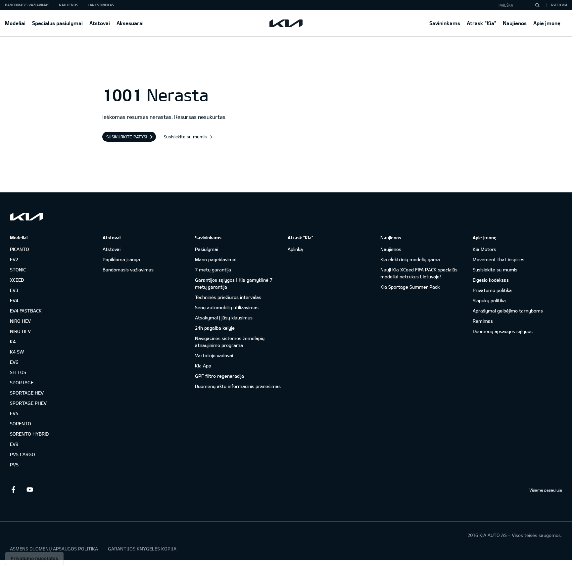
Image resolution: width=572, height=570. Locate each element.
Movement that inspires (498, 259)
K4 (13, 341)
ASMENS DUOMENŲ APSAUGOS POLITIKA (54, 548)
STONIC (18, 269)
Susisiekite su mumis (185, 136)
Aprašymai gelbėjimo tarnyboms (508, 310)
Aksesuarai (130, 23)
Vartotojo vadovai (214, 355)
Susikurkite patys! (126, 136)
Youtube (29, 489)
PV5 (14, 464)
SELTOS (18, 372)
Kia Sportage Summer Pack (410, 287)
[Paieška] (537, 5)
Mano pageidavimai (215, 259)
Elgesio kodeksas (491, 280)
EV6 (14, 362)
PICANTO (19, 249)
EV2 (14, 259)
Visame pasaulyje (545, 490)
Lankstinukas (101, 5)
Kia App (203, 365)
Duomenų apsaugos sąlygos (503, 331)
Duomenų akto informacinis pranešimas (238, 386)
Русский (559, 5)
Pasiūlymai (206, 249)
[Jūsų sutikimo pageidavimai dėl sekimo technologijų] (34, 558)
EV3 (14, 290)
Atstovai (99, 23)
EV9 (14, 444)
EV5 (14, 413)
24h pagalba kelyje (215, 328)
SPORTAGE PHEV (28, 403)
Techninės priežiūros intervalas (228, 297)
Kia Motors (484, 249)
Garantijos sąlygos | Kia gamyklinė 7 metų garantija (233, 283)
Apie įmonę (546, 23)
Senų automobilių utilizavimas (227, 307)
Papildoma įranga (121, 259)
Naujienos (515, 23)
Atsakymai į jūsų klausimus (224, 317)
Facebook (13, 489)
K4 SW (17, 352)
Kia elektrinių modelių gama (410, 259)
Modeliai (15, 23)
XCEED (17, 280)
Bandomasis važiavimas (27, 5)
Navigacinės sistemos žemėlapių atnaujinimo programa (229, 341)
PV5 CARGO (22, 454)
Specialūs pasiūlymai (57, 23)
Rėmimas (483, 321)
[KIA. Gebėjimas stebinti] (26, 217)
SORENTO (20, 423)
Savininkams (444, 23)
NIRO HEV (20, 321)
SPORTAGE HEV (27, 393)
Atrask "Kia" (481, 23)
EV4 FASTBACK (26, 310)
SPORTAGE (21, 382)
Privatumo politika (492, 290)
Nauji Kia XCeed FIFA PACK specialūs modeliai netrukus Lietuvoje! (418, 273)
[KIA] (286, 23)
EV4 (14, 300)
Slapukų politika (489, 300)
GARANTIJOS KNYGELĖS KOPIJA (142, 548)
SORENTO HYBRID (29, 434)
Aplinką (295, 249)
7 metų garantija (213, 269)
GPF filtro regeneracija (219, 376)
